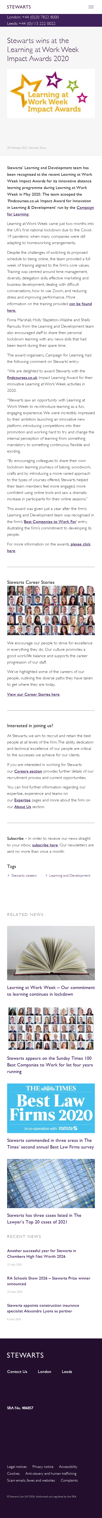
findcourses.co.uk (22, 377)
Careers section (28, 771)
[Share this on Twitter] (20, 133)
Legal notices (17, 1467)
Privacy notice (42, 1467)
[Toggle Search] (81, 7)
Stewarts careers (24, 875)
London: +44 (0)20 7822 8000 (33, 17)
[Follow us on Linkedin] (18, 1385)
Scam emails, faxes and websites (31, 1480)
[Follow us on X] (62, 1385)
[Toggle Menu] (91, 7)
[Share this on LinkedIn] (9, 133)
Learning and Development (69, 875)
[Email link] (43, 133)
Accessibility (68, 1467)
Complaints (69, 1480)
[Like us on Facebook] (84, 1386)
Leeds (67, 1371)
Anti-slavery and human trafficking (50, 1473)
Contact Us (17, 1371)
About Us (22, 806)
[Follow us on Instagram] (40, 1386)
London (44, 1371)
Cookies (13, 1473)
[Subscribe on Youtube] (18, 1394)
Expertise (22, 799)
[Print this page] (54, 133)
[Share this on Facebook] (32, 133)
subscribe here (45, 844)
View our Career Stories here (33, 694)
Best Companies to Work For (50, 521)
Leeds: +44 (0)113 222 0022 (31, 23)
